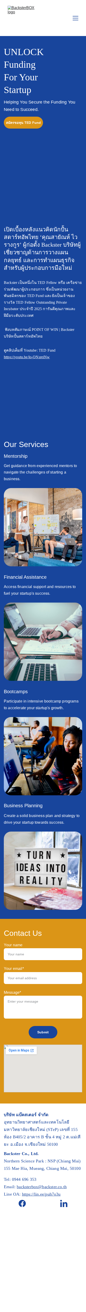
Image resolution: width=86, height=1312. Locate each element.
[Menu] (75, 18)
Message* (12, 992)
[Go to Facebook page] (25, 1203)
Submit (43, 1032)
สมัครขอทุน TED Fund (23, 123)
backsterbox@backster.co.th (42, 1186)
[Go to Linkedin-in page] (63, 1203)
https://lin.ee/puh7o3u (41, 1194)
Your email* (14, 969)
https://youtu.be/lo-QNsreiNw (27, 357)
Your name (13, 945)
